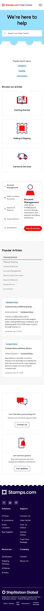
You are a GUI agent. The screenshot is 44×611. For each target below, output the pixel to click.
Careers (23, 556)
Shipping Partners (5, 562)
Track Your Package (24, 540)
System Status (23, 533)
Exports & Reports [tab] (10, 280)
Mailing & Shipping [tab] (10, 262)
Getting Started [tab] (10, 257)
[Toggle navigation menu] (40, 5)
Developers (7, 556)
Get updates (22, 468)
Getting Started (22, 110)
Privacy (11, 603)
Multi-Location (6, 526)
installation (22, 66)
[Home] (17, 5)
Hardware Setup (27, 312)
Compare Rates (27, 353)
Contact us (22, 424)
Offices (5, 516)
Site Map (17, 603)
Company (24, 549)
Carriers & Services (22, 166)
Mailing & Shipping (22, 138)
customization (22, 76)
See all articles (33, 228)
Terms (5, 603)
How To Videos (23, 526)
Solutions (6, 509)
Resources (7, 549)
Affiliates (6, 568)
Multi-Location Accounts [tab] (13, 275)
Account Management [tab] (12, 271)
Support (24, 509)
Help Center (25, 520)
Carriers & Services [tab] (10, 266)
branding (22, 71)
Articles (5, 572)
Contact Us (25, 516)
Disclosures (26, 603)
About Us (24, 561)
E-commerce (7, 520)
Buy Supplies (7, 532)
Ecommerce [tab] (8, 289)
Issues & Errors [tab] (9, 284)
